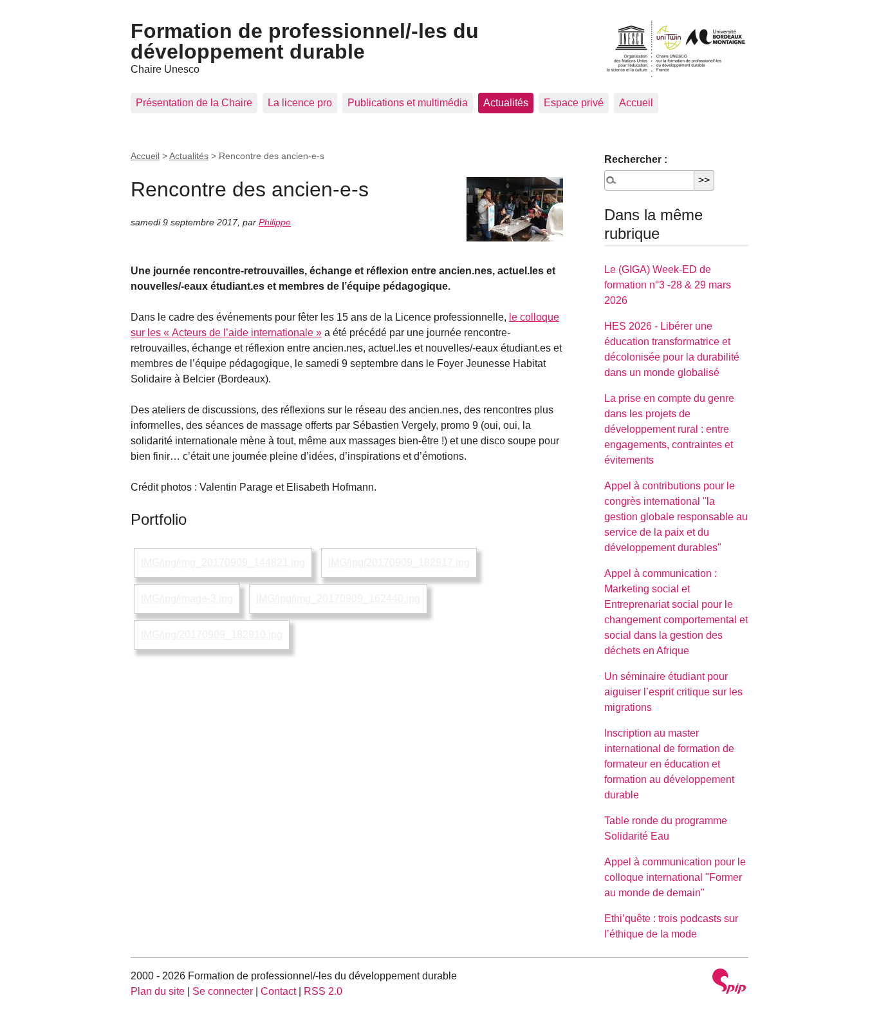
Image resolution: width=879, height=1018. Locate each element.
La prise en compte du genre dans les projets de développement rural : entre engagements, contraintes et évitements (669, 429)
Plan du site (158, 991)
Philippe (275, 222)
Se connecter (222, 991)
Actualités (505, 102)
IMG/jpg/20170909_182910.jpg (211, 634)
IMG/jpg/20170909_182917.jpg (399, 562)
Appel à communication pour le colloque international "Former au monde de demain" (675, 877)
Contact (278, 991)
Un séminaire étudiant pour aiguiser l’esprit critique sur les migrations (673, 692)
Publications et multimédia (407, 102)
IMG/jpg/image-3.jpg (187, 598)
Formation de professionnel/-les (305, 41)
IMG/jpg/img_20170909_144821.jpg (223, 562)
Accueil (636, 102)
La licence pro (300, 102)
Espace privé (574, 102)
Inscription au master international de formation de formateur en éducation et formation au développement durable (669, 764)
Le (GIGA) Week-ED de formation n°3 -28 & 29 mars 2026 (667, 285)
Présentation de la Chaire (194, 102)
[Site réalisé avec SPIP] (729, 982)
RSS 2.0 (323, 991)
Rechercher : (635, 159)
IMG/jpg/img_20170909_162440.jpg (338, 598)
